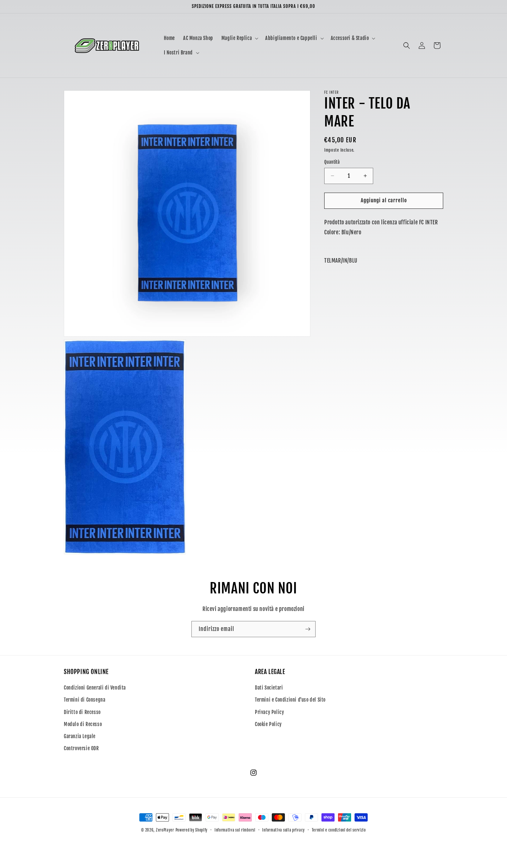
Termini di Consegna (84, 700)
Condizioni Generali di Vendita (95, 688)
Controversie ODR (81, 748)
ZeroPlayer (165, 830)
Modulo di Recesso (83, 724)
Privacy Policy (269, 712)
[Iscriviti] (307, 629)
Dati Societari (269, 688)
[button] (239, 38)
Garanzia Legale (80, 736)
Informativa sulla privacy (283, 829)
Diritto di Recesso (82, 712)
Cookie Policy (268, 724)
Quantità (332, 162)
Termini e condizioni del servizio (339, 829)
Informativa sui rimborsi (235, 829)
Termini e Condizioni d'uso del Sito (290, 700)
